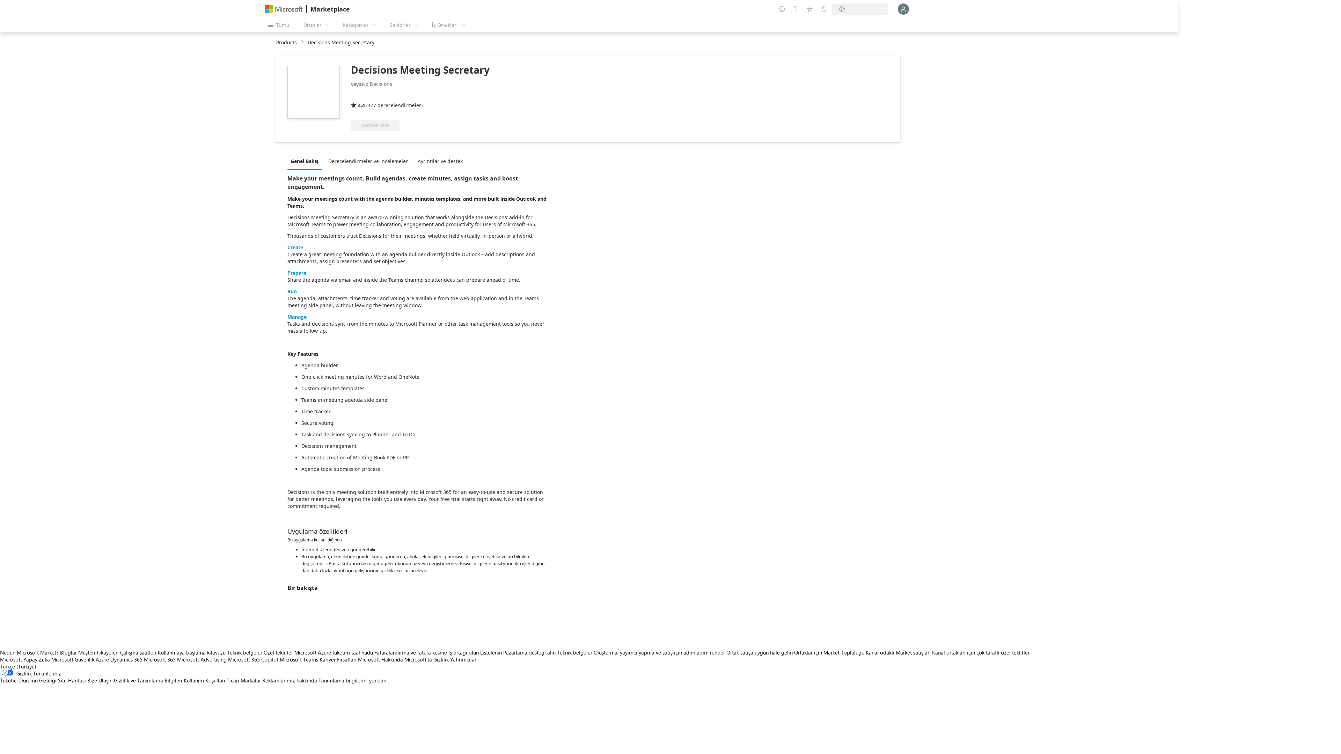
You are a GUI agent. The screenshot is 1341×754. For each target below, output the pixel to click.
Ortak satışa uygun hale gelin (759, 652)
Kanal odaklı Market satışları (898, 652)
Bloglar (68, 652)
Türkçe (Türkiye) (18, 666)
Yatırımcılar (463, 659)
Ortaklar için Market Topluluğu (829, 652)
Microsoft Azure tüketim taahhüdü (334, 652)
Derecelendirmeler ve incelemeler (368, 161)
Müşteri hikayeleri (98, 652)
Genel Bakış (304, 161)
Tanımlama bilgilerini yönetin (352, 680)
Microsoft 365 (160, 659)
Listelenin (491, 652)
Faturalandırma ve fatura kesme (410, 652)
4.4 (361, 105)
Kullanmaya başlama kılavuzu (192, 652)
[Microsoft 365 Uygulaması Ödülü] (382, 95)
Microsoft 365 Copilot (253, 659)
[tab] (306, 161)
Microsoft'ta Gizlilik (426, 659)
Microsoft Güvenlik (72, 659)
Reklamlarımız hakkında (289, 680)
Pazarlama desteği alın (529, 652)
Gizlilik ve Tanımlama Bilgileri (148, 680)
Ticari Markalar (244, 680)
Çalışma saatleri (138, 652)
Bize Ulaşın (99, 680)
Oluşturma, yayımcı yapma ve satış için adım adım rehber (659, 652)
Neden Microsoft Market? (29, 652)
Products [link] (286, 42)
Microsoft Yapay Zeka (25, 659)
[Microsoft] (284, 9)
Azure (102, 659)
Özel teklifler (278, 652)
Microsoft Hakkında (380, 659)
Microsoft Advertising (202, 659)
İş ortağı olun (463, 652)
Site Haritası (72, 680)
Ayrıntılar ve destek (440, 161)
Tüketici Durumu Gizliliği (28, 680)
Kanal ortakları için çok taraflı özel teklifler (980, 652)
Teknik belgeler (244, 652)
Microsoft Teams (299, 659)
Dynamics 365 (126, 659)
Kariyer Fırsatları (338, 659)
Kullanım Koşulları (204, 680)
